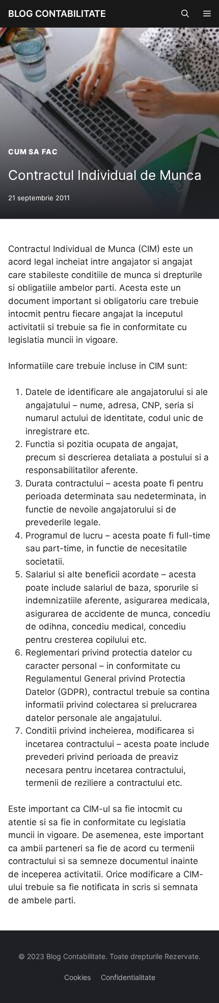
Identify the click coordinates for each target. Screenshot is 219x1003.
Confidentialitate (128, 977)
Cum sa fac (33, 151)
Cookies (77, 977)
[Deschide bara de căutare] (185, 14)
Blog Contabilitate (57, 13)
